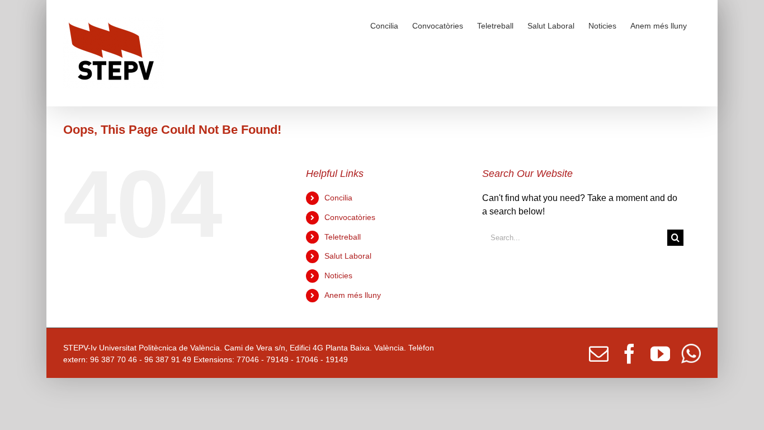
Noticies (338, 275)
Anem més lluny (352, 295)
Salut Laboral (347, 255)
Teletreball (342, 236)
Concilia (338, 197)
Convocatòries (349, 217)
